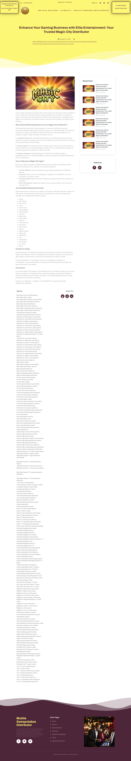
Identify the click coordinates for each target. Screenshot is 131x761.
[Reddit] (100, 167)
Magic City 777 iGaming (65, 2)
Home (39, 10)
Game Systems (52, 10)
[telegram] (24, 741)
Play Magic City (66, 10)
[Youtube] (30, 741)
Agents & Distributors (101, 10)
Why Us (44, 10)
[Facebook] (94, 167)
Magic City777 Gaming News (83, 10)
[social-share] (62, 296)
